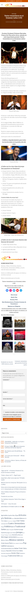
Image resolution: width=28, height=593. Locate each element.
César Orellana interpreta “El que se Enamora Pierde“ (13, 493)
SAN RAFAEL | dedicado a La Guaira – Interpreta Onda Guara (15, 442)
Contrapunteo (4, 523)
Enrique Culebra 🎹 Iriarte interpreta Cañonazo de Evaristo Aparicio (15, 447)
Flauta (2, 526)
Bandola (16, 518)
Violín (21, 556)
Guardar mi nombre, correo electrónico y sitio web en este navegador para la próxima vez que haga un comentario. (13, 414)
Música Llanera (16, 539)
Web (4, 405)
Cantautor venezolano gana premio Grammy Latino (21, 363)
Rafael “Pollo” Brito (20, 548)
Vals (18, 556)
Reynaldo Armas (11, 551)
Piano (11, 543)
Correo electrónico (8, 398)
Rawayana (3, 551)
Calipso (5, 521)
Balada (13, 518)
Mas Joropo (14, 294)
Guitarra (17, 529)
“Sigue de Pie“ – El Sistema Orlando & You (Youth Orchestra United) (12, 471)
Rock (17, 551)
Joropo (19, 532)
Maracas (20, 535)
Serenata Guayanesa (6, 553)
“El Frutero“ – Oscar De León (8, 504)
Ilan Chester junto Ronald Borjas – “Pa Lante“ (15, 451)
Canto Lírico (10, 521)
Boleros (22, 518)
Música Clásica (5, 540)
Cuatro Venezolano (16, 523)
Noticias (14, 13)
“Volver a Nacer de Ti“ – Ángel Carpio (11, 475)
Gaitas (3, 529)
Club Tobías (20, 521)
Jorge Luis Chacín (11, 532)
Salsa (21, 551)
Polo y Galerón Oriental (18, 543)
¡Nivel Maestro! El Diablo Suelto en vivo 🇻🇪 (12, 506)
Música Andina (20, 537)
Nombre (5, 392)
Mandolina (15, 535)
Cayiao (14, 521)
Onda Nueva (5, 543)
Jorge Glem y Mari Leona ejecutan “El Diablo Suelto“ (13, 479)
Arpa (16, 515)
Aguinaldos (4, 515)
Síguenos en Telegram (14, 306)
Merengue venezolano (9, 537)
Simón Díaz (14, 297)
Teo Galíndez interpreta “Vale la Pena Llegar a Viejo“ (13, 500)
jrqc (21, 21)
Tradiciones (12, 556)
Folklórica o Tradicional (14, 526)
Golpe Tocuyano (10, 529)
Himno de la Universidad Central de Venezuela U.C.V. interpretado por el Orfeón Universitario (13, 488)
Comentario (6, 379)
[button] (2, 4)
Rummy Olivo (14, 299)
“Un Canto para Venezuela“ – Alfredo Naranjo (15, 456)
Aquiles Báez (11, 515)
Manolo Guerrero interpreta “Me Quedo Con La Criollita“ (14, 483)
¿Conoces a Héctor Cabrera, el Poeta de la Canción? (15, 461)
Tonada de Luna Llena (7, 496)
